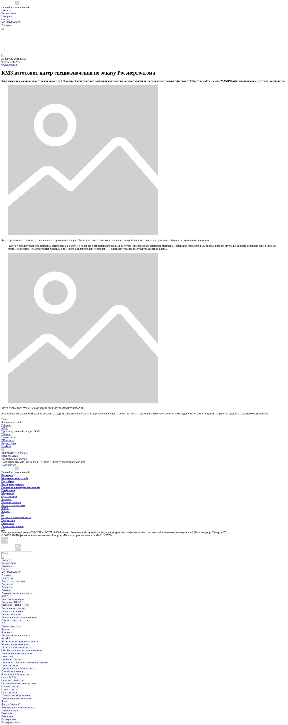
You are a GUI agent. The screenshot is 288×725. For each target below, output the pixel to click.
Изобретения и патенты (14, 620)
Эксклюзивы (8, 13)
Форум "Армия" (10, 704)
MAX (4, 428)
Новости (6, 10)
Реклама (6, 25)
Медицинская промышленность (19, 641)
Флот (4, 701)
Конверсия (7, 632)
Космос (5, 511)
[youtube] (3, 40)
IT (2, 514)
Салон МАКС (9, 677)
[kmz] (18, 550)
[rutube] (3, 52)
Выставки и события (13, 608)
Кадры (5, 629)
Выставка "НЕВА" (12, 602)
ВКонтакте (7, 440)
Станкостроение (10, 686)
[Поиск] (2, 557)
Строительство (9, 689)
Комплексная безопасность (16, 674)
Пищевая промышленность (16, 653)
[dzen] (3, 48)
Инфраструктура (10, 626)
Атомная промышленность (16, 593)
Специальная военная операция (19, 683)
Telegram (6, 425)
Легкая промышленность (15, 635)
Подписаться (8, 464)
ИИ (3, 529)
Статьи (5, 19)
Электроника (8, 719)
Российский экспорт (13, 671)
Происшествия (9, 665)
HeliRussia (7, 578)
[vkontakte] (3, 44)
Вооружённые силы (12, 599)
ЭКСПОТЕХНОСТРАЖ (15, 605)
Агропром (7, 587)
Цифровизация (9, 710)
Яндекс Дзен (8, 443)
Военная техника (11, 502)
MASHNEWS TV (11, 22)
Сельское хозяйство (12, 680)
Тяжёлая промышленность (16, 698)
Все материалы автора (14, 458)
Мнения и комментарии (14, 644)
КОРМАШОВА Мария (14, 452)
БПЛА (5, 508)
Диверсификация (11, 614)
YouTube (6, 446)
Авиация (6, 499)
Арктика (6, 590)
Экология (6, 713)
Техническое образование (15, 695)
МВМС (5, 638)
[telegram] (3, 32)
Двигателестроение (12, 526)
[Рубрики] (2, 29)
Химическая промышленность (18, 707)
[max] (3, 36)
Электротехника (10, 722)
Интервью (7, 16)
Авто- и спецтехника (13, 505)
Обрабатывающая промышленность (21, 650)
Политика (7, 656)
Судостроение (9, 64)
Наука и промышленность (16, 517)
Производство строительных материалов (24, 662)
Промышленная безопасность (18, 668)
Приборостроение (11, 659)
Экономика (7, 523)
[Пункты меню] (2, 55)
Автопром (7, 584)
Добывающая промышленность (19, 617)
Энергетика (8, 520)
